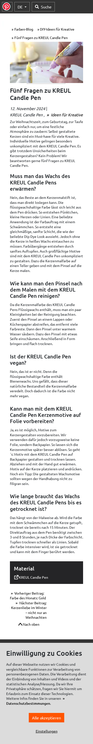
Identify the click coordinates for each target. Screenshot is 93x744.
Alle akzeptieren (46, 717)
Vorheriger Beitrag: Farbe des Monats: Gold (28, 595)
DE (21, 6)
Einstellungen (47, 731)
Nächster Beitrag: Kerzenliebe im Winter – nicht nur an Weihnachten (29, 610)
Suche (46, 6)
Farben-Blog (23, 29)
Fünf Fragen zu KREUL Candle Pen (41, 37)
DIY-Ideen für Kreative (57, 29)
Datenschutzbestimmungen (28, 703)
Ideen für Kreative (66, 114)
